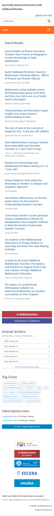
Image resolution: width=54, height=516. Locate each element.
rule (5, 392)
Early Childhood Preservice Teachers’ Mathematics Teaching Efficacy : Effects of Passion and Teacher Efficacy (27, 75)
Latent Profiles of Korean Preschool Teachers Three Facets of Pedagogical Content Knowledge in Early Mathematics (26, 56)
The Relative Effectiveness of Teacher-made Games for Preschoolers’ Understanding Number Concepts (26, 201)
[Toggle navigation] (48, 30)
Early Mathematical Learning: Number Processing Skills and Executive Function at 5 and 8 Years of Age (26, 145)
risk (46, 388)
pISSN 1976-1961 (43, 15)
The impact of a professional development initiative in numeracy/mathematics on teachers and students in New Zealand (25, 289)
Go (49, 21)
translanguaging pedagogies (29, 392)
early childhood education (13, 388)
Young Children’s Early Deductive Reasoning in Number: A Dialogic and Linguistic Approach (26, 183)
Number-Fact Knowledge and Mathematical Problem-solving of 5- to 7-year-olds (26, 166)
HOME (5, 30)
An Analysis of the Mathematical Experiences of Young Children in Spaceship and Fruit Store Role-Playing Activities (27, 244)
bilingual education (10, 396)
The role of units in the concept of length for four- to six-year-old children (27, 129)
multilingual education (30, 396)
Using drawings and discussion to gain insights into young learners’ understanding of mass (26, 113)
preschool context (33, 401)
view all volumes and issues (27, 367)
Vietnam (30, 388)
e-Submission (27, 314)
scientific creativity (28, 383)
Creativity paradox (10, 383)
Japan (13, 392)
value (39, 388)
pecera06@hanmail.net (39, 499)
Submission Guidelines (27, 320)
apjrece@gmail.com (31, 426)
